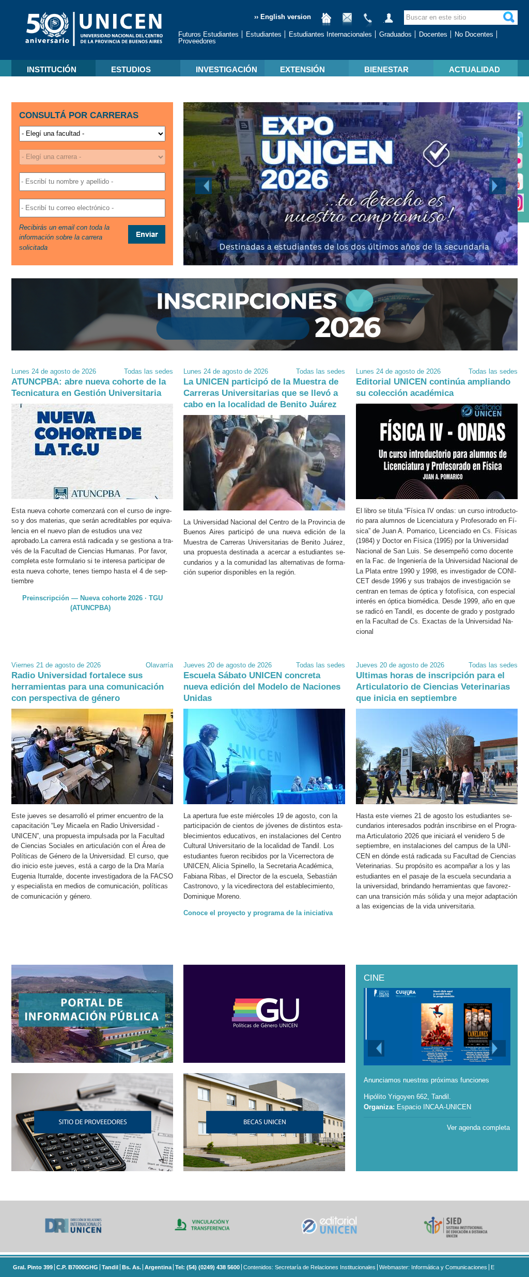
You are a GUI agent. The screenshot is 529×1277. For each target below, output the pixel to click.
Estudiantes (264, 34)
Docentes (433, 34)
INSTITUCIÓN (51, 69)
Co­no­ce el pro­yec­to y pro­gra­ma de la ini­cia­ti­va (258, 913)
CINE (374, 978)
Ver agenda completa (478, 1127)
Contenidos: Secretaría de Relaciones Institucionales (309, 1267)
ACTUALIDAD (474, 69)
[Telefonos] (368, 22)
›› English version (282, 17)
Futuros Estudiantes (208, 34)
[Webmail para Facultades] (347, 22)
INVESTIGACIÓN (226, 69)
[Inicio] (326, 22)
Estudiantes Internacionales (330, 34)
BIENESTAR (386, 69)
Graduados (395, 34)
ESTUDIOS (131, 69)
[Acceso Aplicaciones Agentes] (388, 22)
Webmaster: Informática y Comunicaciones (433, 1267)
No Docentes (474, 34)
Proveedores (197, 41)
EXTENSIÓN (302, 69)
